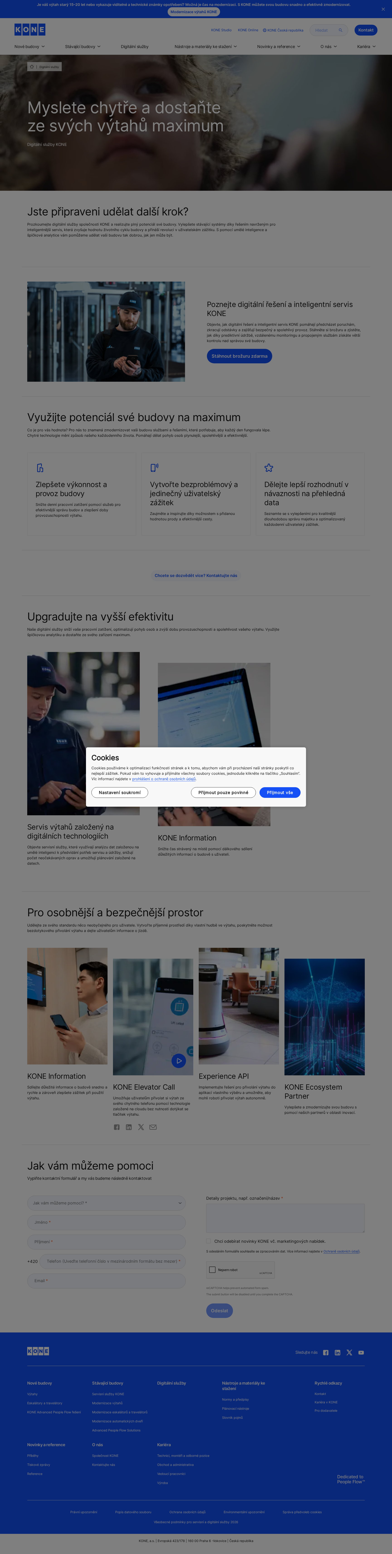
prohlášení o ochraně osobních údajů (164, 779)
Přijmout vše (280, 792)
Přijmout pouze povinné (223, 792)
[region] (196, 777)
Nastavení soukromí (120, 792)
